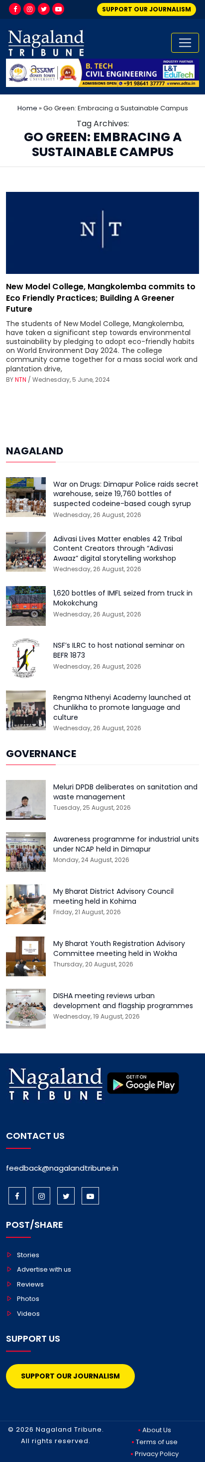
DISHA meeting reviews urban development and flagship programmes (123, 1001)
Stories (28, 1255)
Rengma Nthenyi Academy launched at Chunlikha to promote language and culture (122, 707)
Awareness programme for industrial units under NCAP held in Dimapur (126, 844)
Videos (28, 1313)
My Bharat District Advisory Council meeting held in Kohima (113, 896)
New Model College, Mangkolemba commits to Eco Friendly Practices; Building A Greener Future (101, 298)
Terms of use (157, 1442)
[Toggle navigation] (185, 43)
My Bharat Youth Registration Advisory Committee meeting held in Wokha (119, 948)
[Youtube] (58, 9)
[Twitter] (44, 9)
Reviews (30, 1284)
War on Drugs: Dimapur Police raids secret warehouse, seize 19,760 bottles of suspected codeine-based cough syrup (126, 494)
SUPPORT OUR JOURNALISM (146, 9)
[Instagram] (29, 9)
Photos (28, 1298)
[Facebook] (15, 9)
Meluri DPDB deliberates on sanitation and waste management (125, 792)
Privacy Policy (157, 1454)
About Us (156, 1430)
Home (27, 108)
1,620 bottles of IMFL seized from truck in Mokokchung (123, 598)
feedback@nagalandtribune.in (62, 1168)
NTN (20, 379)
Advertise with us (44, 1269)
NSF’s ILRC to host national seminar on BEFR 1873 (119, 650)
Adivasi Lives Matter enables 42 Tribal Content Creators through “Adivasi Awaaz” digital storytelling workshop (117, 548)
